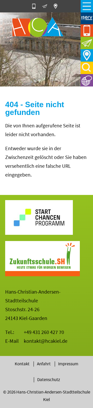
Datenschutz (48, 379)
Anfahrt (87, 55)
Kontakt (22, 364)
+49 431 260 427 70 (44, 332)
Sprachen (87, 80)
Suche (87, 68)
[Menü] (87, 6)
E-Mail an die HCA (46, 6)
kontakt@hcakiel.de (45, 341)
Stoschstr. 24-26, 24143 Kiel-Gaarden (57, 6)
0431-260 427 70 (35, 6)
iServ (87, 18)
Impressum (68, 364)
